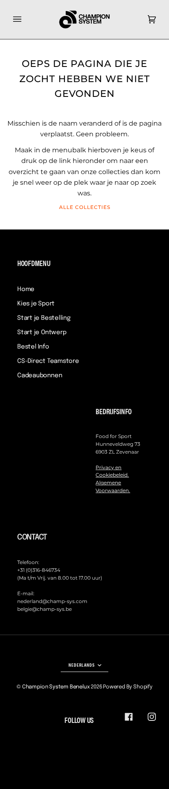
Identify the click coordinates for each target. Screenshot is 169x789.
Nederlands (82, 664)
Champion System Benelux (56, 687)
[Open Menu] (25, 19)
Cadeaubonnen (39, 375)
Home (25, 289)
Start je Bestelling (44, 318)
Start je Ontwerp (41, 332)
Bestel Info (33, 347)
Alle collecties (84, 207)
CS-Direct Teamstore (48, 361)
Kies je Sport (36, 303)
